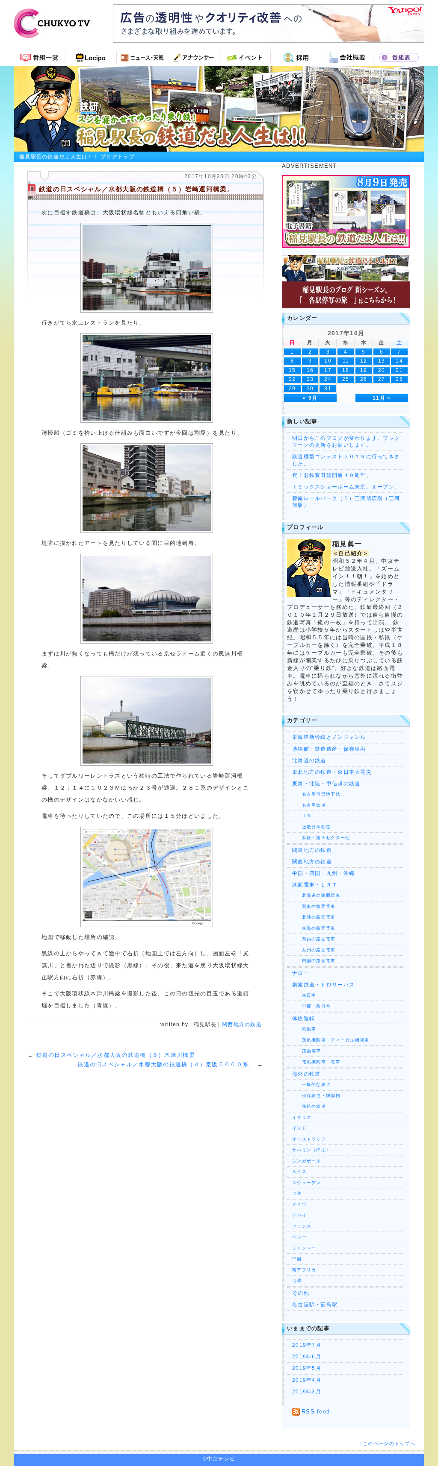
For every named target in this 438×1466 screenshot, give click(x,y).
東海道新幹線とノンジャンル (329, 737)
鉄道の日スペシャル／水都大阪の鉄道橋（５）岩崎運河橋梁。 (136, 189)
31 (327, 388)
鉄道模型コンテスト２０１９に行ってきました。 (346, 460)
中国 (297, 1258)
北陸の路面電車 (314, 917)
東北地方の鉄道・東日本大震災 (332, 772)
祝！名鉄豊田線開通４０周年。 (332, 475)
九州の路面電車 (314, 950)
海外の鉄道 (306, 1074)
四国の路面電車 (314, 960)
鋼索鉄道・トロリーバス (323, 984)
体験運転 (303, 1018)
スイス (299, 1171)
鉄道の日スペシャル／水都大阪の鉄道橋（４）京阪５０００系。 (166, 1064)
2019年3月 (306, 1391)
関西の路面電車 (314, 938)
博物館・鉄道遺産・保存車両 (329, 749)
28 (399, 379)
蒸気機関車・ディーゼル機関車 (330, 1040)
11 (346, 360)
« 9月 (310, 398)
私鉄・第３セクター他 (321, 837)
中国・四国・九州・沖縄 (323, 873)
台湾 (297, 1280)
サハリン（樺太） (311, 1149)
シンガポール (306, 1161)
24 (327, 379)
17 (327, 370)
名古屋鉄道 (309, 805)
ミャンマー (304, 1248)
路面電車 (306, 1050)
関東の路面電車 (314, 906)
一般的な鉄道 (311, 1084)
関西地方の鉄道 (242, 1024)
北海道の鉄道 (309, 760)
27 (381, 379)
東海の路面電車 (314, 928)
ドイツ (299, 1204)
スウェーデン (306, 1182)
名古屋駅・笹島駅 (314, 1304)
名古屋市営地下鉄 (316, 794)
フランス (301, 1226)
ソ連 (297, 1193)
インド (299, 1128)
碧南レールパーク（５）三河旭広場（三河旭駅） (346, 502)
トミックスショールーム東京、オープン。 (346, 486)
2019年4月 (306, 1380)
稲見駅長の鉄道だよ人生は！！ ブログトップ (77, 157)
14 (399, 360)
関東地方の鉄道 (312, 850)
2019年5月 (306, 1368)
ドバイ (299, 1215)
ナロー (300, 973)
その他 (300, 1293)
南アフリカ (304, 1269)
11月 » (382, 398)
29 (292, 388)
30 (310, 388)
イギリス (301, 1117)
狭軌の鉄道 (309, 1106)
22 (292, 379)
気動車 (304, 1029)
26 (363, 379)
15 (292, 370)
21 (399, 370)
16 (310, 370)
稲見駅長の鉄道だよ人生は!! (219, 109)
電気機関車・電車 (316, 1061)
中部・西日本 (311, 1006)
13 (381, 360)
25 (345, 379)
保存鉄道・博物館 (316, 1095)
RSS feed (316, 1411)
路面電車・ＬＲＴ (314, 884)
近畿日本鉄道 (311, 827)
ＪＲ (301, 815)
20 (381, 370)
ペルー (299, 1237)
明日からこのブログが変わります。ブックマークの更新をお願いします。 (346, 442)
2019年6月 (306, 1356)
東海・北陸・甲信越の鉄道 (326, 783)
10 (327, 360)
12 (363, 360)
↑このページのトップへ (387, 1443)
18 (345, 370)
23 (310, 379)
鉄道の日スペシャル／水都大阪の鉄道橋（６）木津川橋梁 (115, 1055)
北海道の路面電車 (316, 895)
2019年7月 (306, 1345)
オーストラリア (309, 1139)
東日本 (304, 995)
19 (363, 370)
